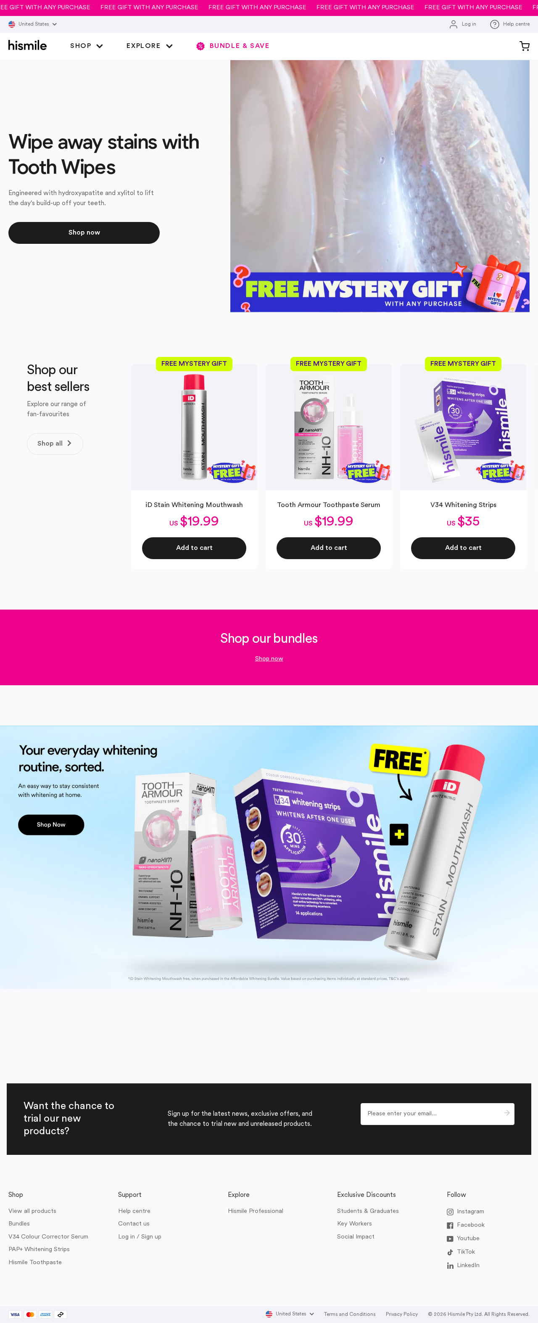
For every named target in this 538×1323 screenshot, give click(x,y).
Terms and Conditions (350, 1314)
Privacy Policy (402, 1314)
